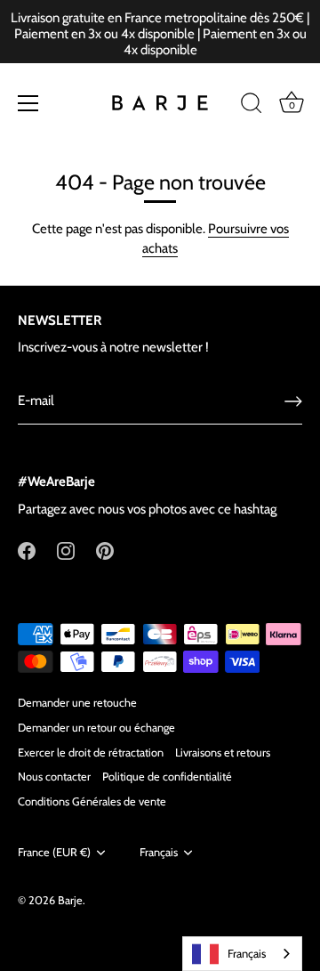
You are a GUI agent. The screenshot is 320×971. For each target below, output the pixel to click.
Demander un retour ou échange (96, 727)
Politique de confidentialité (167, 776)
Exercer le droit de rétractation (91, 752)
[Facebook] (27, 550)
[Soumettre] (293, 401)
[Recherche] (251, 105)
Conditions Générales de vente (92, 801)
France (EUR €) (54, 852)
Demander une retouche (77, 702)
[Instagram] (66, 550)
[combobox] (242, 953)
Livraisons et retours (222, 752)
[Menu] (28, 103)
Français (159, 852)
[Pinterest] (105, 550)
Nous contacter (54, 776)
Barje (70, 900)
